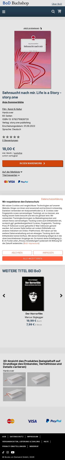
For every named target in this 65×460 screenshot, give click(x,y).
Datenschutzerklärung (52, 199)
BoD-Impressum (31, 243)
